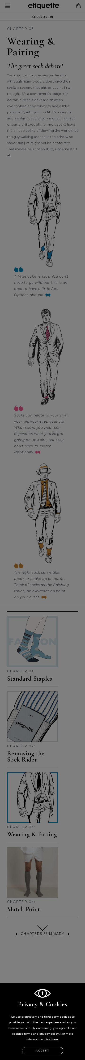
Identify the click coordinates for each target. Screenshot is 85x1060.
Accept (42, 1050)
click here (51, 1039)
